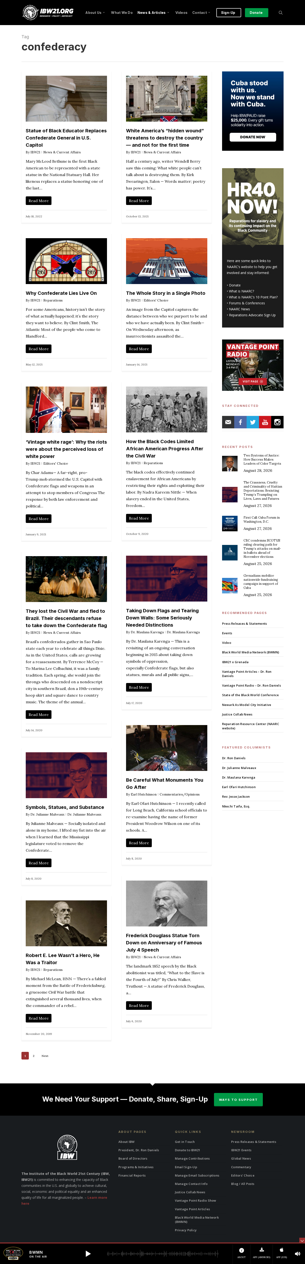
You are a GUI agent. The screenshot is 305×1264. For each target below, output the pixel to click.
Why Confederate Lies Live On (61, 293)
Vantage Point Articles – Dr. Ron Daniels (247, 673)
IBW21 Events (241, 1150)
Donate (235, 285)
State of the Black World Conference (250, 695)
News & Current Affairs (62, 152)
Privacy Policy (186, 1230)
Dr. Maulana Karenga (147, 632)
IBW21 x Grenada (235, 662)
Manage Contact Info (191, 1184)
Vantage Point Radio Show (195, 1200)
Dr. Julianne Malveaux (47, 814)
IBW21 (35, 152)
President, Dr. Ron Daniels (138, 1150)
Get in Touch (185, 1142)
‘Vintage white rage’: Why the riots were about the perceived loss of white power (66, 449)
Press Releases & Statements (244, 623)
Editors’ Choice (242, 1175)
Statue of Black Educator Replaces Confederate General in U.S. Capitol (66, 138)
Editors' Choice (156, 300)
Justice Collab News (237, 714)
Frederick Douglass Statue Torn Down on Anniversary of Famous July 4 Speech (164, 943)
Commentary (241, 1167)
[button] (88, 1253)
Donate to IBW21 (187, 1150)
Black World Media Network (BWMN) (250, 652)
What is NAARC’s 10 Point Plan (252, 297)
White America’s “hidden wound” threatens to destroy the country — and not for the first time (165, 138)
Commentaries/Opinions (180, 794)
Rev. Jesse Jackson (236, 796)
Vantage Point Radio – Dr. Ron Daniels (251, 685)
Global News (241, 1158)
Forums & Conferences (247, 303)
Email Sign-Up (186, 1167)
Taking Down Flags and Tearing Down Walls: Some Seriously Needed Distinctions (162, 618)
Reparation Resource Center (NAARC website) (250, 726)
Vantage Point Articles (192, 1209)
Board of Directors (132, 1158)
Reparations (53, 300)
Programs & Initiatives (136, 1167)
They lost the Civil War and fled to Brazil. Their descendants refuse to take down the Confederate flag (66, 618)
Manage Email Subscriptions (197, 1175)
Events (227, 633)
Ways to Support (238, 1100)
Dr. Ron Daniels (234, 758)
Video (226, 642)
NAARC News (239, 309)
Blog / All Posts (242, 1184)
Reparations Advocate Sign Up (252, 315)
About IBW (126, 1142)
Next (44, 1056)
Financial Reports (132, 1175)
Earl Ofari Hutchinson (239, 787)
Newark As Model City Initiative (246, 705)
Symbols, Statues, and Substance (65, 807)
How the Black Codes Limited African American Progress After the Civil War (164, 449)
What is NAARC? (241, 291)
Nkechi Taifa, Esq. (236, 806)
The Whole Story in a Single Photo (165, 293)
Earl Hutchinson (144, 794)
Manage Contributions (192, 1158)
